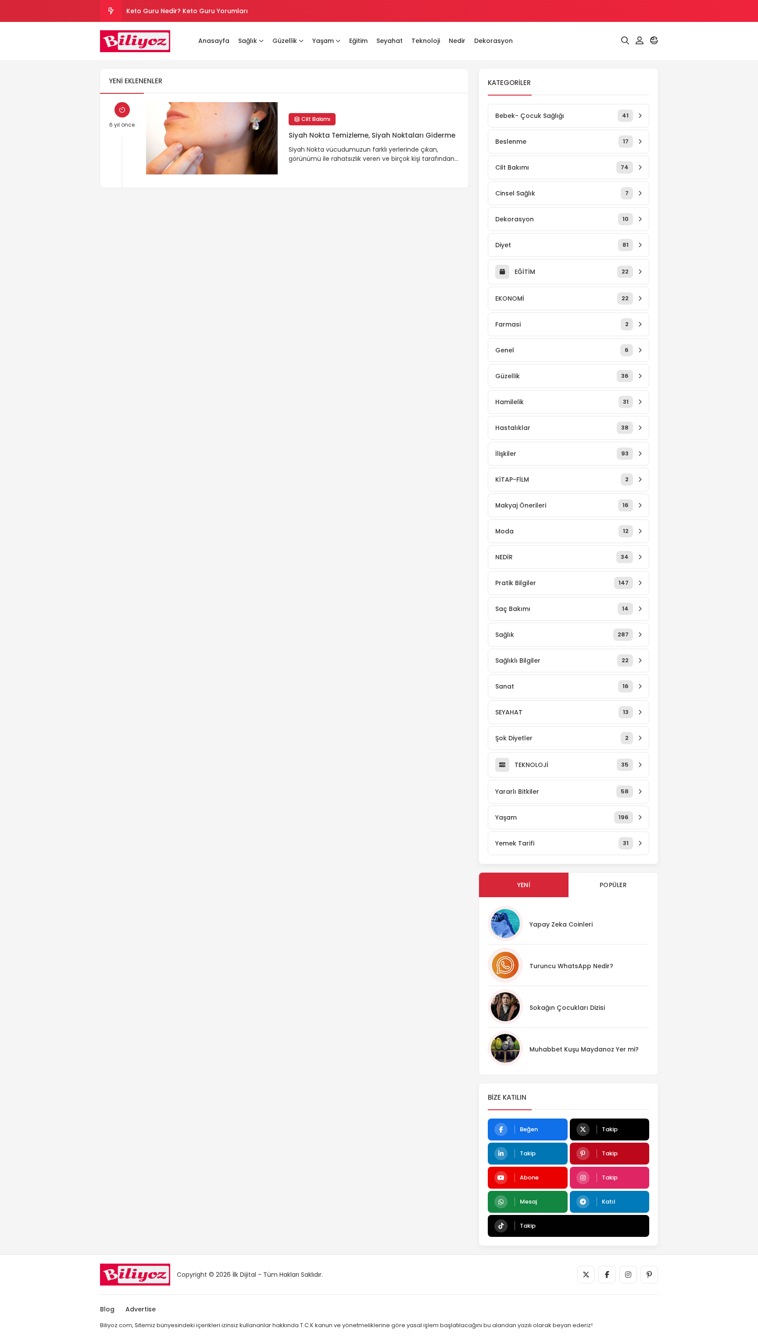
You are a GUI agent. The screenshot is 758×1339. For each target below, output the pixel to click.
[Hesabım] (640, 41)
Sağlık (247, 40)
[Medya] (586, 1274)
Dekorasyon (493, 40)
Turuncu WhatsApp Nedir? (571, 966)
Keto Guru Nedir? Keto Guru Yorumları (187, 11)
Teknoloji (425, 40)
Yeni (523, 885)
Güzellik (284, 40)
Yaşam (323, 40)
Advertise (140, 1309)
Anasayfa (213, 40)
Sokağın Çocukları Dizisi (567, 1007)
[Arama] (625, 41)
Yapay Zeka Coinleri (561, 924)
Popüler (613, 885)
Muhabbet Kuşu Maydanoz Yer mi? (584, 1049)
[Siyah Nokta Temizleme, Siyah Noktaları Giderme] (212, 138)
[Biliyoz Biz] (135, 41)
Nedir (457, 40)
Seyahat (389, 40)
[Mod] (654, 41)
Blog (107, 1309)
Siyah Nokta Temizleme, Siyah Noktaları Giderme (372, 135)
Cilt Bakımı (315, 119)
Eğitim (358, 40)
